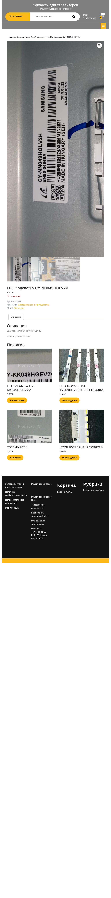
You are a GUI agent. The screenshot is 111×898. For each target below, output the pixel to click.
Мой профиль (12, 508)
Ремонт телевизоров (41, 484)
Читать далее (17, 400)
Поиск (73, 17)
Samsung (18, 308)
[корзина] (103, 15)
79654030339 (89, 18)
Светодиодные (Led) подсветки (31, 37)
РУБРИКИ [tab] (17, 16)
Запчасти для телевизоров (55, 5)
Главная (11, 37)
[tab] (103, 26)
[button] (99, 45)
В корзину (15, 457)
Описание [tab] (16, 317)
